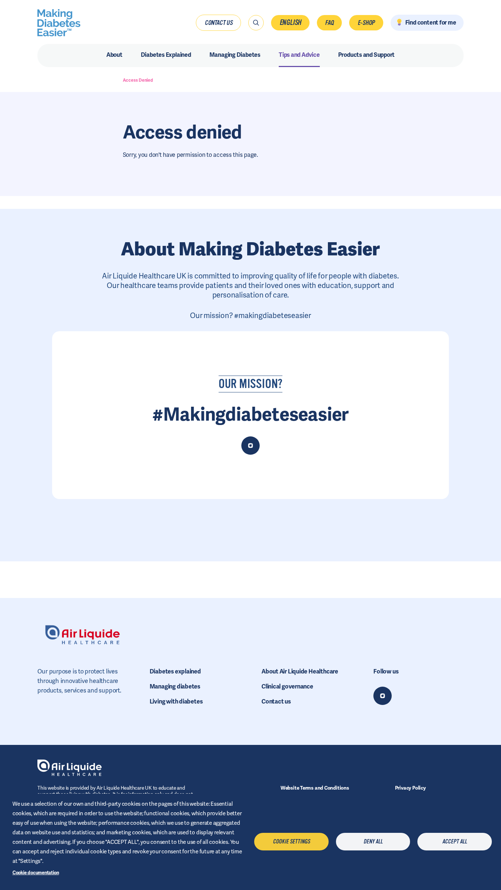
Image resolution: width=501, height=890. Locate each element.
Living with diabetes (176, 701)
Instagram (382, 696)
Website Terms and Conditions (315, 787)
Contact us (219, 22)
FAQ (329, 22)
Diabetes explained (175, 671)
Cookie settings (291, 841)
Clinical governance (287, 686)
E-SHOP (366, 22)
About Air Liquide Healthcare (300, 671)
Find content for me (430, 22)
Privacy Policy (410, 787)
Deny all (373, 841)
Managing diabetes (175, 686)
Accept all (454, 841)
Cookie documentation (35, 872)
